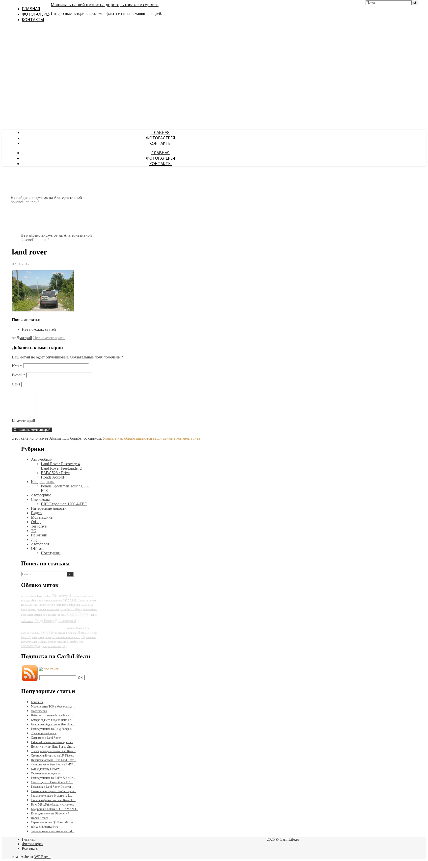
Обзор (36, 522)
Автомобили (42, 459)
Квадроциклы (42, 482)
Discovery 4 (61, 596)
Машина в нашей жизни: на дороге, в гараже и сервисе (105, 4)
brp (87, 628)
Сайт (16, 384)
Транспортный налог (43, 733)
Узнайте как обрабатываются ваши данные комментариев (151, 438)
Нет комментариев (49, 338)
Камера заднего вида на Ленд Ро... (52, 720)
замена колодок (53, 600)
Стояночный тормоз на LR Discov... (53, 755)
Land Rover (78, 614)
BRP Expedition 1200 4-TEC (64, 504)
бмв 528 (26, 637)
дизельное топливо (48, 609)
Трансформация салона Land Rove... (53, 751)
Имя (17, 366)
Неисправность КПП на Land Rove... (53, 760)
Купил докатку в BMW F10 (48, 769)
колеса (62, 614)
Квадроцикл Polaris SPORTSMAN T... (54, 809)
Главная (31, 8)
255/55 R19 (70, 600)
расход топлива (30, 633)
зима (41, 637)
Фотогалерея (36, 14)
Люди (36, 539)
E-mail (18, 375)
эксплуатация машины (34, 641)
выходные (87, 605)
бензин (72, 633)
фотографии (44, 596)
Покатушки (50, 553)
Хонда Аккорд (75, 628)
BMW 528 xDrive (55, 473)
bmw (40, 600)
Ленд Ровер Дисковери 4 (55, 621)
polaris (32, 596)
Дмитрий (24, 338)
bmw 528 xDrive (71, 609)
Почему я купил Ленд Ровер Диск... (53, 746)
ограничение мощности (66, 637)
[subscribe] (48, 669)
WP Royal (42, 857)
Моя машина (42, 517)
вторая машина (57, 641)
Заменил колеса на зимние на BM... (52, 831)
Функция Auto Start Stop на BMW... (53, 764)
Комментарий (23, 421)
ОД (64, 646)
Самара (83, 600)
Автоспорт (40, 544)
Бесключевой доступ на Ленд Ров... (53, 724)
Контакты (33, 19)
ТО (33, 531)
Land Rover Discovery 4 (60, 464)
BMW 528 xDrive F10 (44, 827)
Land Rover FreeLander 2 (61, 468)
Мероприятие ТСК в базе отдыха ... (53, 706)
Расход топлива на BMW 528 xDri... (53, 778)
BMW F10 (47, 632)
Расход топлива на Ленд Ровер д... (52, 729)
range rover (90, 609)
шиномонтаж (47, 605)
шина (48, 637)
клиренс (91, 637)
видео (92, 600)
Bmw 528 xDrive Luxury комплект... (53, 804)
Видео (36, 513)
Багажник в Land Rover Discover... (52, 786)
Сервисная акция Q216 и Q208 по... (53, 822)
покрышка (27, 614)
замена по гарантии (45, 614)
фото (24, 596)
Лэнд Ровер (87, 632)
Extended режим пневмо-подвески (52, 742)
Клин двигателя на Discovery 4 (50, 813)
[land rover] (43, 310)
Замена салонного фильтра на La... (52, 795)
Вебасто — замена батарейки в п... (52, 715)
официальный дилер (68, 605)
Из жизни (39, 535)
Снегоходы (40, 499)
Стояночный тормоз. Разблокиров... (53, 791)
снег (34, 637)
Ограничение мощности (45, 773)
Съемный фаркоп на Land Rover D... (53, 800)
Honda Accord (52, 477)
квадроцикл (28, 609)
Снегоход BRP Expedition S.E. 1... (52, 782)
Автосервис (41, 495)
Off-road (38, 548)
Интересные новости (49, 508)
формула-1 (60, 633)
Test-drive (39, 526)
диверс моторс (51, 646)
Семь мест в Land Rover (46, 737)
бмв (33, 600)
